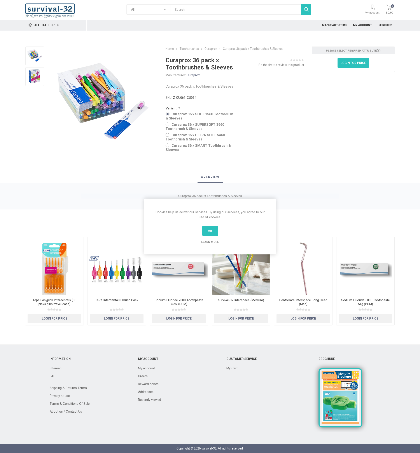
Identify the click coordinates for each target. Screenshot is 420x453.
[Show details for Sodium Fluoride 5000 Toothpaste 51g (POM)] (365, 266)
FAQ (53, 376)
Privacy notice (60, 396)
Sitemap (55, 368)
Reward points (148, 384)
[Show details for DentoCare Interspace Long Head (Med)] (303, 266)
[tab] (210, 177)
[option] (34, 55)
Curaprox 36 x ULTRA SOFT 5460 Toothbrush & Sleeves (195, 137)
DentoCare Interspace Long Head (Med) (303, 302)
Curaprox (193, 75)
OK (210, 231)
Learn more (210, 242)
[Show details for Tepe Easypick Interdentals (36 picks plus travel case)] (54, 266)
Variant (171, 108)
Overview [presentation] (210, 177)
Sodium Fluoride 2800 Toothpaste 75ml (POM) (179, 302)
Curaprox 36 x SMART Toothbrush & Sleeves (198, 148)
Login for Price (353, 63)
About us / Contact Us (66, 411)
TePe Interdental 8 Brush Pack (116, 300)
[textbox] (235, 9)
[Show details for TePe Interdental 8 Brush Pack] (117, 266)
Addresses (146, 392)
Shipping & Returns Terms (68, 388)
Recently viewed (149, 400)
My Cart (232, 368)
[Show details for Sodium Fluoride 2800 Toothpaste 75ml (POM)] (179, 266)
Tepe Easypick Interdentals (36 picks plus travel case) (54, 302)
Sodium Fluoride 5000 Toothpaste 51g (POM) (365, 302)
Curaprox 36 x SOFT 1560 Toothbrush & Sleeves (199, 116)
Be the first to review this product (281, 65)
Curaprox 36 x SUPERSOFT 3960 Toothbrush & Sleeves (195, 127)
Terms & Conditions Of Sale (70, 404)
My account (372, 12)
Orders (143, 376)
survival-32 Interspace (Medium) (241, 300)
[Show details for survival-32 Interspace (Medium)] (241, 266)
